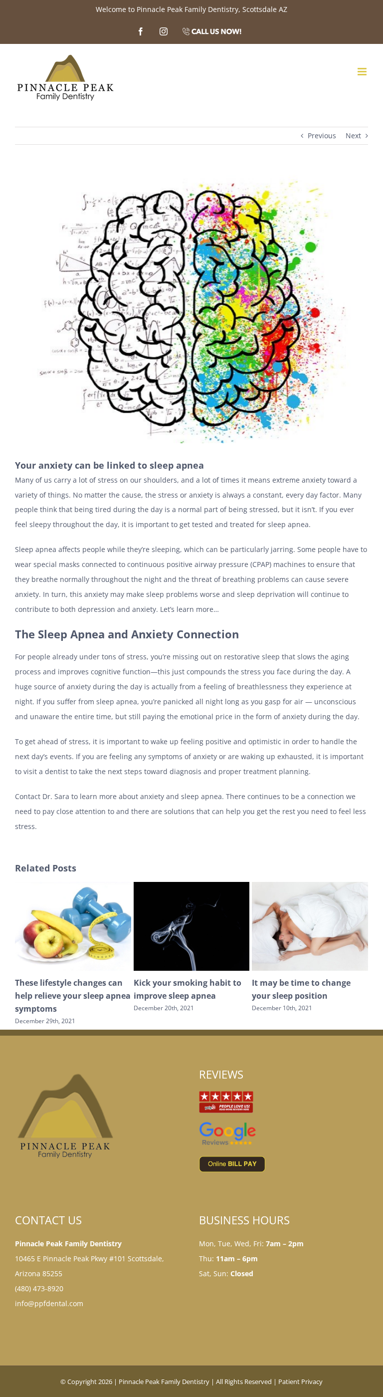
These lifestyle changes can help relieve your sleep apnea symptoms (310, 995)
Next (353, 135)
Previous (322, 135)
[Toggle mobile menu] (363, 71)
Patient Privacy (300, 1381)
